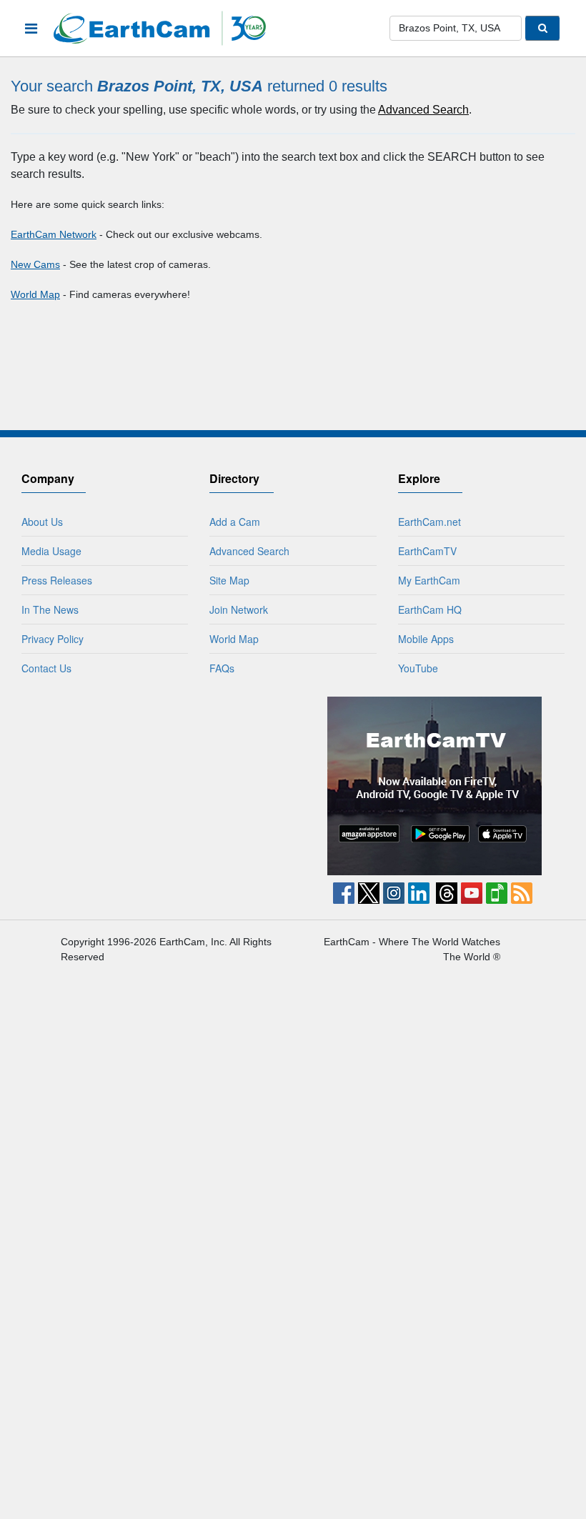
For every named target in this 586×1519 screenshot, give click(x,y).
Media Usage (51, 551)
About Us (42, 521)
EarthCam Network (53, 234)
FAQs (221, 668)
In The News (50, 609)
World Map (35, 294)
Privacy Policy (52, 639)
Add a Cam (234, 521)
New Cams (35, 264)
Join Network (238, 609)
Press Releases (56, 580)
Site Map (229, 580)
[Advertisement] (152, 786)
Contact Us (46, 668)
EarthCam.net (429, 521)
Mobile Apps (426, 639)
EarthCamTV (427, 551)
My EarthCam (429, 580)
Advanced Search (423, 110)
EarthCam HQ (430, 609)
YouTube (418, 668)
